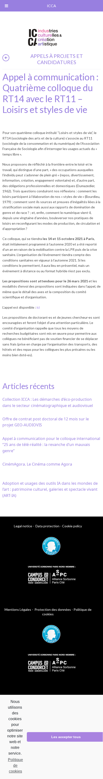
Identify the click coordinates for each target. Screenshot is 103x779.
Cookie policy (72, 526)
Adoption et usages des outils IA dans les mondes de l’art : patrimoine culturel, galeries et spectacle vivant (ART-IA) (50, 489)
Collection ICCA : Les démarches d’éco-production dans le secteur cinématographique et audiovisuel (47, 402)
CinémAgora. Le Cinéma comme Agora (37, 464)
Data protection (47, 526)
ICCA (51, 5)
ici (38, 307)
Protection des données (52, 609)
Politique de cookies (15, 765)
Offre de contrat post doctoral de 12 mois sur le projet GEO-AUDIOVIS (45, 422)
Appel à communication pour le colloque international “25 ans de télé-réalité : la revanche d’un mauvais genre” (51, 444)
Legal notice (23, 526)
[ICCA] (45, 37)
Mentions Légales (18, 609)
